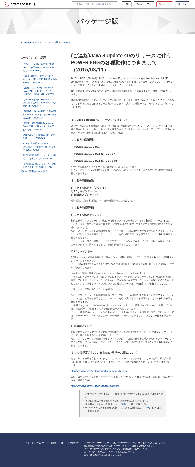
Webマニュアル (143, 4)
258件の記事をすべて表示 (34, 171)
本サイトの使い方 (70, 443)
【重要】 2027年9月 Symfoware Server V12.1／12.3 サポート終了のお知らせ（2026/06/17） (39, 126)
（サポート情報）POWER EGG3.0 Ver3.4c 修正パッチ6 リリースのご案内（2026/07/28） (39, 102)
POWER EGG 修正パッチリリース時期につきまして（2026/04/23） (39, 157)
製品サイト (164, 4)
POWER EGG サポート (31, 42)
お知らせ (66, 42)
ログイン (182, 4)
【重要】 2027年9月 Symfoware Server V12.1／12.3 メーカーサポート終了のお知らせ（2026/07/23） (39, 90)
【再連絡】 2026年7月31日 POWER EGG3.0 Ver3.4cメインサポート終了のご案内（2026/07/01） (40, 114)
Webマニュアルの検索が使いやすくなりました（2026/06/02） (40, 136)
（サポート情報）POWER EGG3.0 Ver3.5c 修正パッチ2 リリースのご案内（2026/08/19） (39, 67)
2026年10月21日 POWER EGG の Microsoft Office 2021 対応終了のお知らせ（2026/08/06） (40, 79)
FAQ (127, 4)
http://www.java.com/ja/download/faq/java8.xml (95, 386)
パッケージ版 (51, 42)
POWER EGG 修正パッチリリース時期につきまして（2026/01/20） (39, 165)
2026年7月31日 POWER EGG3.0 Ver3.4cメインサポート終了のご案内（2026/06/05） (39, 146)
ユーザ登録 (120, 404)
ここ (111, 452)
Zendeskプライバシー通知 (124, 446)
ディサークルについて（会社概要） (40, 443)
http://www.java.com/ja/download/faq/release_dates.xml (99, 371)
